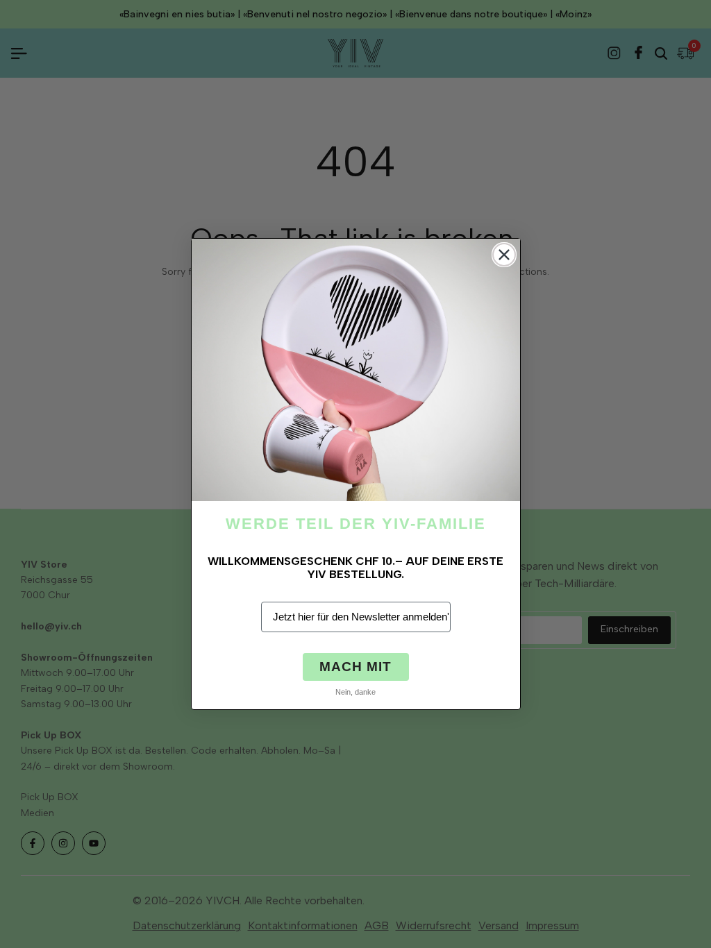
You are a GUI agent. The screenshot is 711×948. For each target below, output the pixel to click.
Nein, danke (355, 692)
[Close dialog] (504, 255)
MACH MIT (355, 666)
